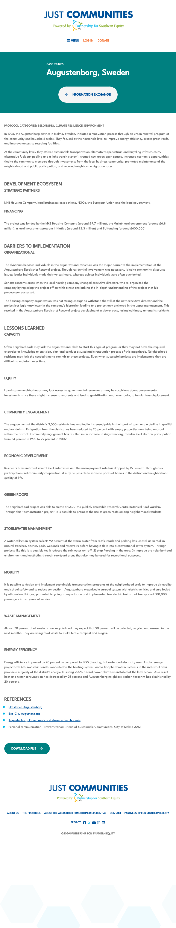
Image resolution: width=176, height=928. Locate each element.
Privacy (76, 822)
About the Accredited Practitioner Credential (75, 813)
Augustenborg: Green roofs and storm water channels (44, 720)
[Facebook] (14, 842)
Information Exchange (91, 94)
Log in (88, 40)
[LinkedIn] (23, 842)
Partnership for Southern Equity (146, 813)
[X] (32, 842)
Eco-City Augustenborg (24, 713)
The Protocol (32, 813)
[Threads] (42, 842)
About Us (13, 813)
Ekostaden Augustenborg (25, 707)
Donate (103, 40)
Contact (115, 813)
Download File (23, 748)
